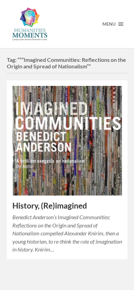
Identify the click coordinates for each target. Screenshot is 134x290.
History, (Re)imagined (49, 205)
